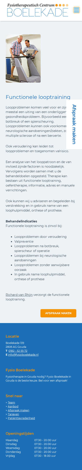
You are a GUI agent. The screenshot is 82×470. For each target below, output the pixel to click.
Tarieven (13, 414)
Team (11, 402)
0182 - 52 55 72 (18, 350)
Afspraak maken (58, 313)
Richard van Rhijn (19, 295)
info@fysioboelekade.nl (23, 354)
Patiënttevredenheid (21, 418)
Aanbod (13, 406)
